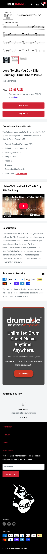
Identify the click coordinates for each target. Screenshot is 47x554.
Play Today (23, 373)
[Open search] (32, 4)
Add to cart (23, 105)
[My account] (37, 4)
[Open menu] (4, 4)
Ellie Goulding (21, 173)
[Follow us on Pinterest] (9, 524)
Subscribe (10, 474)
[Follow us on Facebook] (4, 524)
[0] (42, 4)
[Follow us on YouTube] (14, 524)
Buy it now (23, 113)
